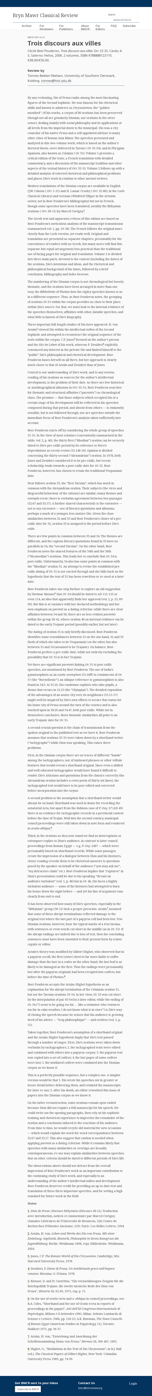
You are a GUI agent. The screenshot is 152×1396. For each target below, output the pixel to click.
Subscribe (129, 25)
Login (133, 1383)
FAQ (114, 25)
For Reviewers (46, 27)
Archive (26, 25)
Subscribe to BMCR (28, 1389)
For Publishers (66, 27)
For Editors (100, 27)
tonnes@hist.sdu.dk (56, 80)
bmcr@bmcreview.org (90, 1388)
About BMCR (85, 27)
